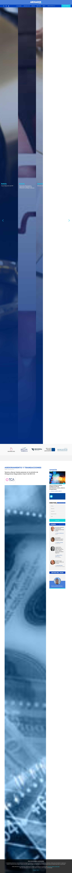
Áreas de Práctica (51, 5)
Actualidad (19, 5)
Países (44, 5)
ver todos (61, 524)
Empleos (33, 5)
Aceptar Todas (36, 870)
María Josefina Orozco (57, 586)
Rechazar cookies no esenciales (54, 866)
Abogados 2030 (27, 5)
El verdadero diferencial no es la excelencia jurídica (59, 539)
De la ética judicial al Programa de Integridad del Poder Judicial (59, 529)
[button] (3, 6)
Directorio (39, 5)
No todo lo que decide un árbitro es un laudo (59, 562)
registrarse (66, 5)
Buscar (57, 520)
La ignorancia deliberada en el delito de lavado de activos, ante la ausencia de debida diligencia (59, 550)
